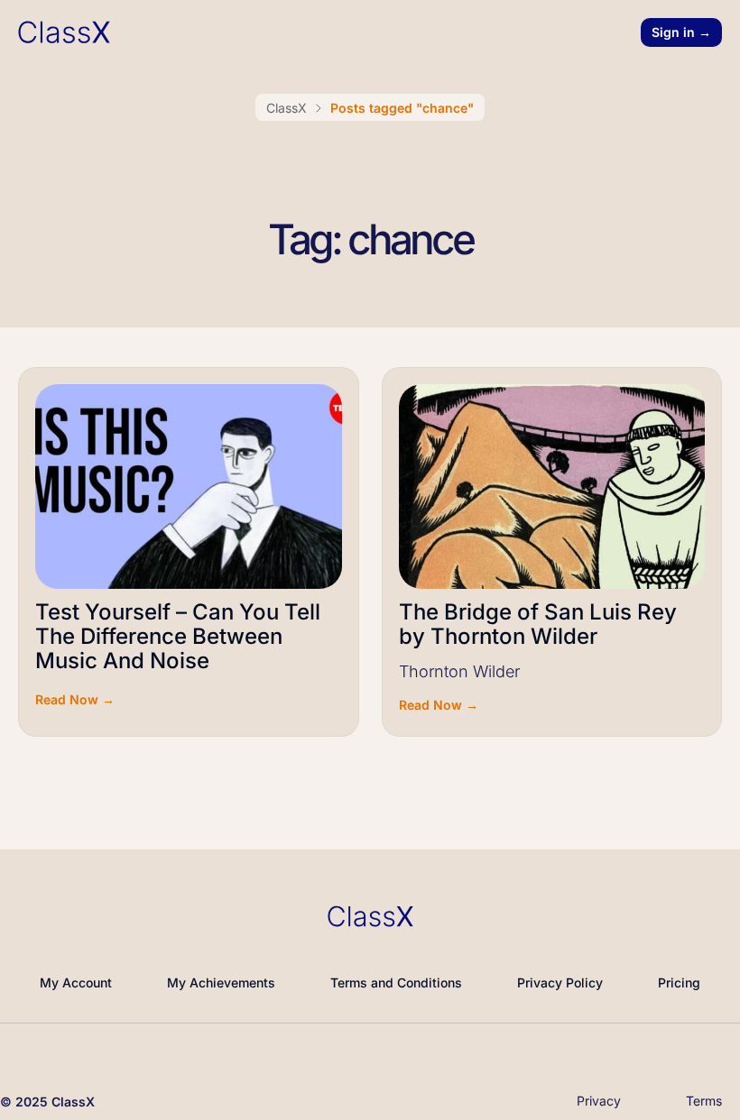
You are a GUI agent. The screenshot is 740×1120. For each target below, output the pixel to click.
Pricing (679, 982)
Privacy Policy (560, 982)
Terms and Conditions (396, 982)
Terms (704, 1100)
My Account (76, 982)
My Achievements (221, 982)
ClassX (286, 107)
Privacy (599, 1100)
